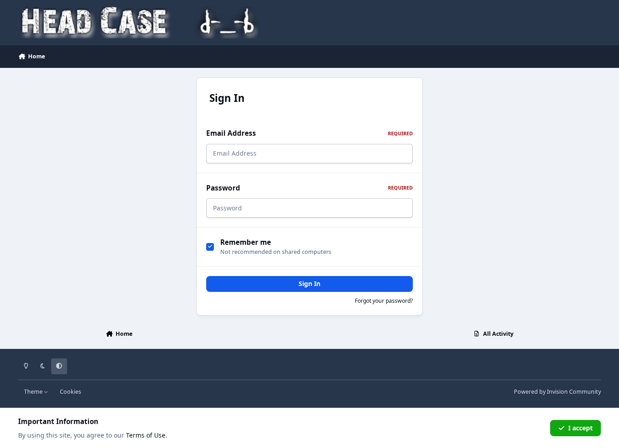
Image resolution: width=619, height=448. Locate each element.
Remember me (245, 242)
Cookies (70, 392)
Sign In (309, 283)
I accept (580, 428)
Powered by (557, 392)
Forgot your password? (384, 301)
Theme (34, 392)
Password (309, 188)
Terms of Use (145, 435)
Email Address (309, 133)
